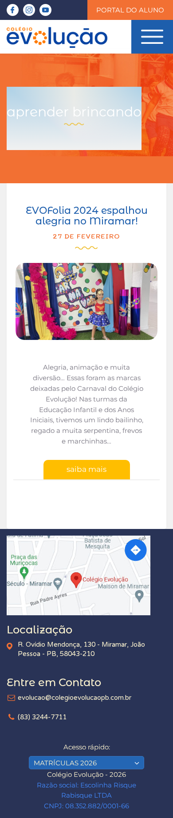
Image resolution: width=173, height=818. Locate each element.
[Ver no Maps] (86, 575)
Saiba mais (86, 469)
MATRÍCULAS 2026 (65, 763)
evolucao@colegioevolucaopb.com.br (74, 698)
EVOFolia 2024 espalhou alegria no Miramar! (87, 215)
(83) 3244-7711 (42, 717)
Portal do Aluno (130, 10)
